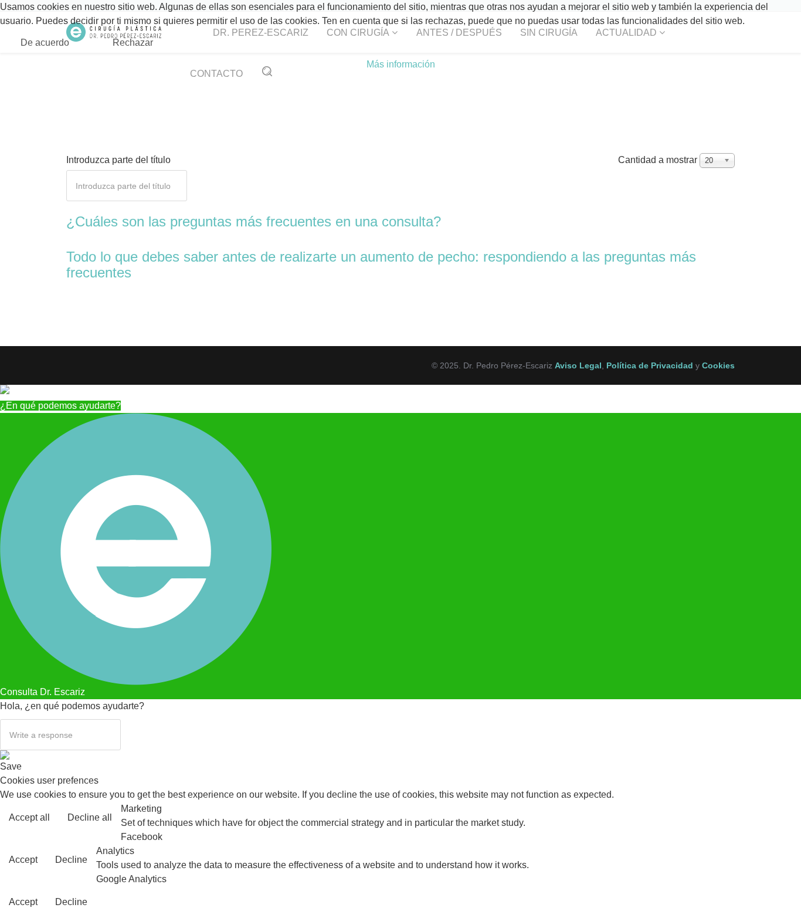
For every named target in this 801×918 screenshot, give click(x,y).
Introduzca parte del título (119, 160)
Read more (768, 819)
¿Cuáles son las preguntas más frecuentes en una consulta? (253, 221)
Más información (400, 64)
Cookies (718, 365)
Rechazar (133, 43)
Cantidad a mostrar (657, 160)
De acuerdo (45, 43)
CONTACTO (216, 74)
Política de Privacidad (649, 365)
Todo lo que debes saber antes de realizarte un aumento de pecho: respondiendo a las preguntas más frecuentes (381, 264)
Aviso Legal (578, 365)
